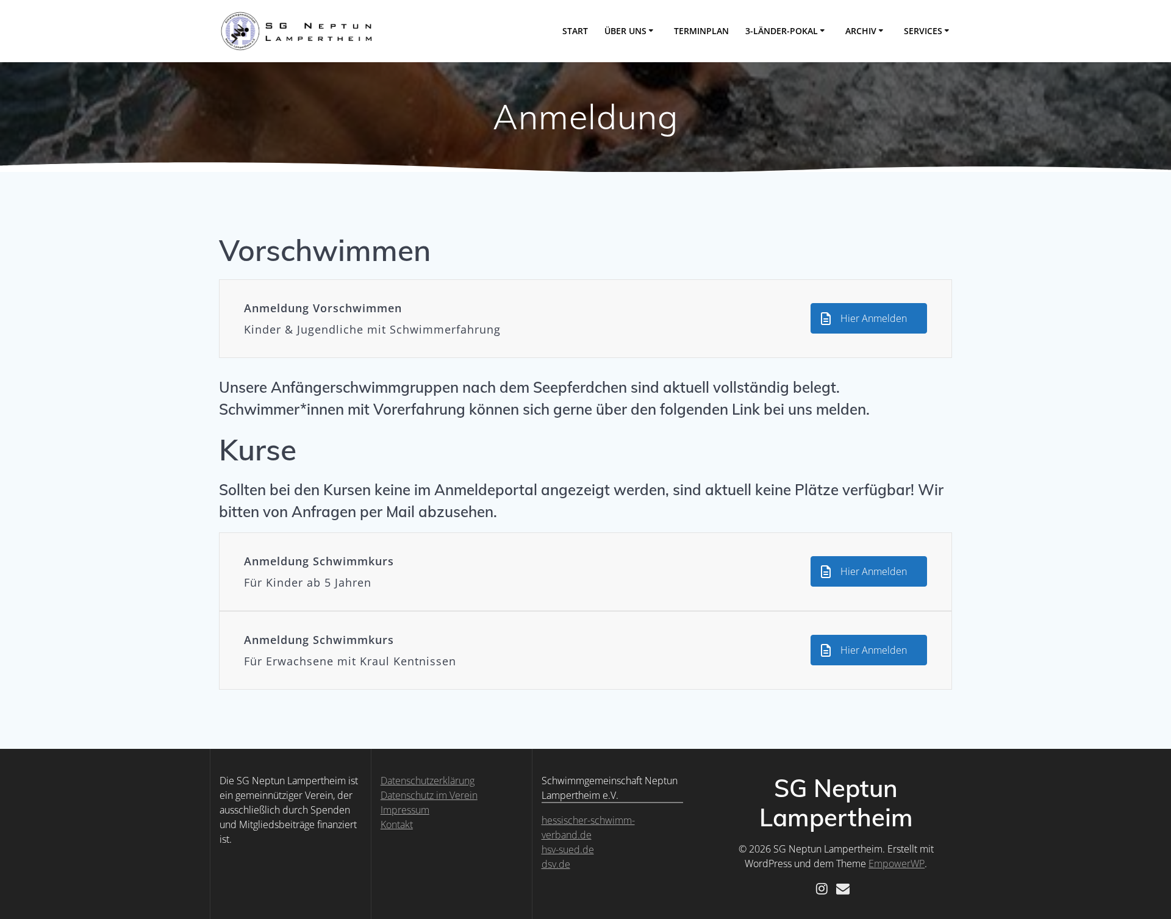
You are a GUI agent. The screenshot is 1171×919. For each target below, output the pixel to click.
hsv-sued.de (568, 849)
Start (575, 31)
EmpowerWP (896, 863)
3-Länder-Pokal (781, 31)
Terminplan (701, 31)
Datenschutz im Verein (429, 795)
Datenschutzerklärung (427, 780)
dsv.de (556, 864)
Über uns (625, 31)
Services (923, 31)
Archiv (860, 31)
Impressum (405, 810)
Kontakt (397, 824)
